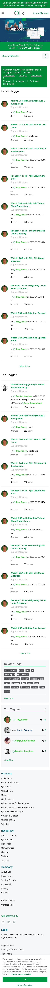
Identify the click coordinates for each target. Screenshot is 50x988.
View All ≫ (25, 366)
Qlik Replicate (7, 799)
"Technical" (9, 75)
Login (35, 2)
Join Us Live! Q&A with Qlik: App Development (28, 102)
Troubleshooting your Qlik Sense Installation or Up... (28, 386)
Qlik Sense (6, 786)
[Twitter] (3, 922)
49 (44, 719)
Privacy (4, 888)
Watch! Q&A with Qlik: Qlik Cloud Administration (28, 150)
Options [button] (45, 56)
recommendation (12, 679)
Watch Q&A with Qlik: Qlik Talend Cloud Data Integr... (27, 205)
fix (33, 670)
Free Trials (6, 843)
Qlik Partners (7, 839)
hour (42, 687)
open (7, 687)
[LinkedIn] (9, 922)
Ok (25, 979)
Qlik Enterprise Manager (12, 811)
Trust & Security (8, 880)
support (25, 679)
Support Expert (37, 679)
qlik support (10, 675)
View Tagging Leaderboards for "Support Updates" (25, 708)
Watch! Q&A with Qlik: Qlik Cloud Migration (27, 259)
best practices (11, 670)
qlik (27, 670)
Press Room (7, 876)
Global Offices (8, 900)
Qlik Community (9, 916)
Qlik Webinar (22, 675)
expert (35, 687)
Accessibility (7, 884)
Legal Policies (7, 945)
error (21, 670)
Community (36, 75)
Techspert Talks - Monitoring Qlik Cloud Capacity (28, 232)
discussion (25, 687)
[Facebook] (14, 922)
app (36, 683)
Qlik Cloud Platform (10, 782)
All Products (6, 778)
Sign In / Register (41, 13)
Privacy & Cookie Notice (12, 949)
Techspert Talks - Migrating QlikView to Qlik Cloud (28, 287)
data (23, 683)
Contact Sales (7, 904)
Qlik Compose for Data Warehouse (17, 807)
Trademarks (6, 953)
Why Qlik (5, 824)
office (7, 691)
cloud (30, 683)
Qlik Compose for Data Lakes (15, 803)
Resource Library (9, 835)
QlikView (5, 795)
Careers (4, 892)
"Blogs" (23, 75)
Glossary (5, 852)
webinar (15, 683)
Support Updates (24, 29)
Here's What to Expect (29, 48)
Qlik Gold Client (8, 820)
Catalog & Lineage (9, 815)
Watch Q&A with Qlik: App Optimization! (28, 339)
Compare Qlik (7, 848)
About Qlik (6, 872)
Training (4, 856)
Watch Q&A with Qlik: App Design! (28, 313)
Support (5, 860)
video (7, 683)
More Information (25, 985)
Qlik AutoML (7, 790)
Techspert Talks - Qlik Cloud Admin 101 (28, 177)
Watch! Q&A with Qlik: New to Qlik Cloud (28, 126)
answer (15, 687)
